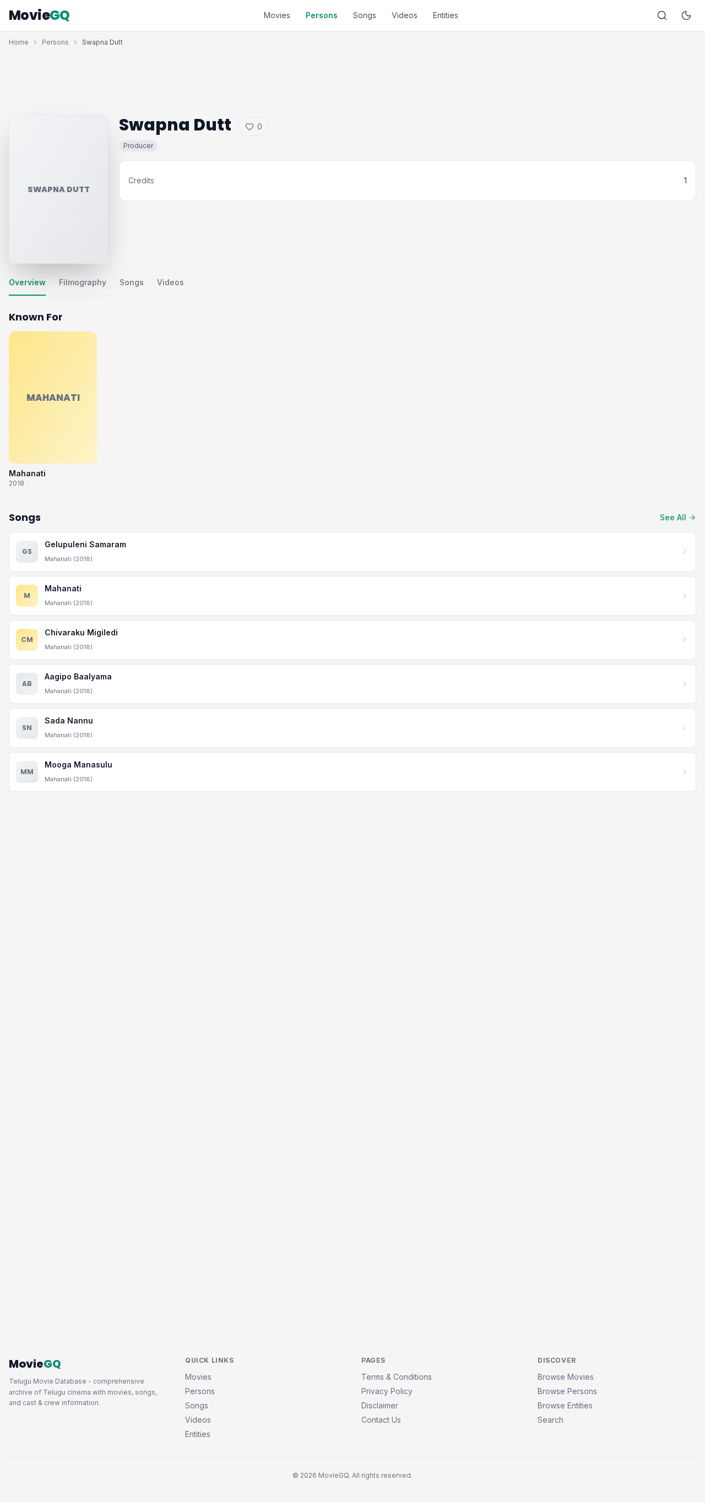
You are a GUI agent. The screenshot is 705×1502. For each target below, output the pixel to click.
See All (673, 517)
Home (19, 42)
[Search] (662, 15)
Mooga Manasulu (78, 764)
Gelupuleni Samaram (85, 544)
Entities (445, 15)
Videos (404, 15)
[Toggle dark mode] (686, 15)
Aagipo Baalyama (78, 676)
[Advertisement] (352, 78)
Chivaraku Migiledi (81, 632)
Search (550, 1419)
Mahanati (63, 588)
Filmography (82, 282)
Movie (39, 15)
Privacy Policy (387, 1391)
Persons (322, 15)
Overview (27, 282)
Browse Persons (567, 1391)
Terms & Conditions (396, 1376)
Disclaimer (379, 1405)
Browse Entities (565, 1405)
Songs (364, 15)
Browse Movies (566, 1376)
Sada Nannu (69, 720)
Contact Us (381, 1419)
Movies (277, 15)
